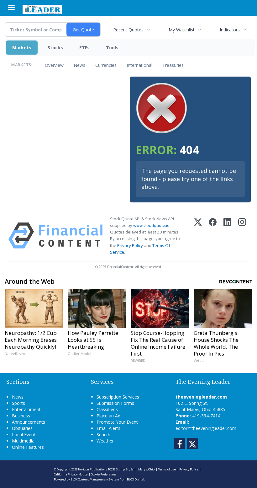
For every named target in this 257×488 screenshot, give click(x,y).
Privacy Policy (130, 245)
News (79, 65)
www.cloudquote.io (151, 225)
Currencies (106, 65)
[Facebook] (212, 235)
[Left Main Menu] (11, 8)
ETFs (84, 48)
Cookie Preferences (104, 474)
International (139, 65)
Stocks (55, 48)
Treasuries (173, 65)
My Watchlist (182, 30)
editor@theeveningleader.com (206, 428)
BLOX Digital (135, 479)
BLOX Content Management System (95, 479)
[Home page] (42, 9)
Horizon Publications (92, 469)
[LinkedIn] (227, 235)
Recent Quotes (128, 30)
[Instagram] (242, 235)
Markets (21, 48)
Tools (112, 48)
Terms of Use (167, 469)
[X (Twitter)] (197, 235)
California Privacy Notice (70, 474)
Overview (54, 65)
